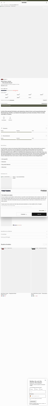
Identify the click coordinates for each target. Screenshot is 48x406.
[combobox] (31, 396)
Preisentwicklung (44, 103)
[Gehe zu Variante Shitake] (16, 225)
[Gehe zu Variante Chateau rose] (5, 296)
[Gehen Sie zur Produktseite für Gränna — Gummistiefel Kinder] (6, 184)
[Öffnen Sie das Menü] (1, 2)
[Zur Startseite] (24, 2)
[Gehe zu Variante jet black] (13, 225)
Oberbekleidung (6, 4)
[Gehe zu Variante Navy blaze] (3, 90)
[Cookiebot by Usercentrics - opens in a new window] (41, 191)
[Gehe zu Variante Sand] (35, 296)
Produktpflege (3, 234)
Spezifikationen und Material (6, 231)
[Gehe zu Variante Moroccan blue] (31, 296)
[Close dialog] (45, 380)
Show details (41, 210)
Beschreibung (3, 145)
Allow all (39, 214)
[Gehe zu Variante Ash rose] (20, 225)
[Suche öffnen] (4, 2)
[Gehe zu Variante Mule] (9, 90)
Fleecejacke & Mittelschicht (14, 4)
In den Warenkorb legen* (6, 105)
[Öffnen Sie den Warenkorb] (46, 2)
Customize (23, 214)
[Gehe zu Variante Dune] (18, 225)
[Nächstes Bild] (46, 244)
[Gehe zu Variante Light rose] (15, 90)
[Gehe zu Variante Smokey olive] (33, 296)
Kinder (2, 4)
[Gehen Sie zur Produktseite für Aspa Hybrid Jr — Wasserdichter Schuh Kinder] (6, 218)
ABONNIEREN (33, 401)
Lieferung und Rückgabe (5, 237)
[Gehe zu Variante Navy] (3, 296)
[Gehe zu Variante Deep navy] (15, 225)
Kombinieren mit (4, 173)
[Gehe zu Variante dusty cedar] (1, 296)
